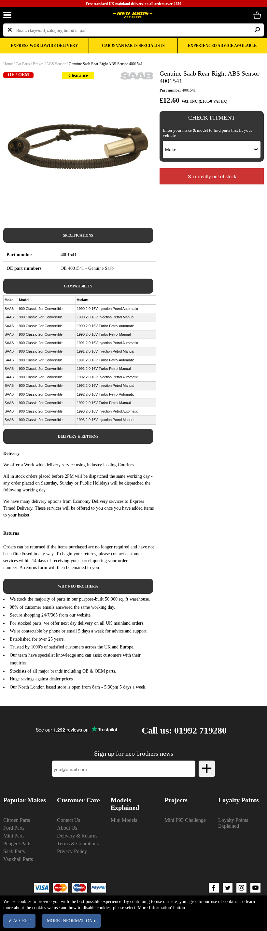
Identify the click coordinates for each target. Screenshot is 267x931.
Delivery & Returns (77, 835)
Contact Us (68, 820)
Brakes (38, 64)
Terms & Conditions (78, 843)
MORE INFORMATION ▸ (71, 920)
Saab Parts (14, 851)
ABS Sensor (56, 64)
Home (8, 64)
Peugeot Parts (17, 843)
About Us (67, 828)
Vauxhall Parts (18, 859)
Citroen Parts (16, 820)
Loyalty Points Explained (233, 823)
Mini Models (124, 820)
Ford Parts (13, 828)
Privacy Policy (72, 851)
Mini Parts (13, 835)
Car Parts (23, 64)
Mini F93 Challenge (185, 820)
